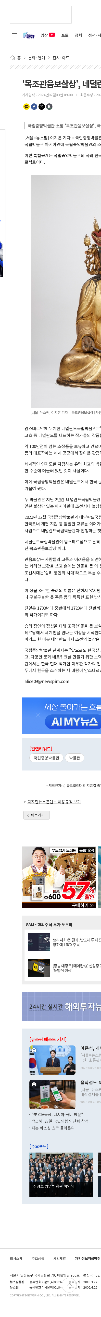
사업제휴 (59, 1258)
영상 (44, 35)
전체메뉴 (15, 35)
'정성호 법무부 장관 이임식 (53, 1186)
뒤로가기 (38, 815)
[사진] (52, 1059)
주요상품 (38, 1258)
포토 (65, 35)
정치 (78, 35)
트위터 (41, 106)
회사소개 (16, 1258)
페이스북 (34, 106)
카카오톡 (26, 106)
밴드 (49, 106)
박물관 (74, 758)
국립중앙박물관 (46, 758)
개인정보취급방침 (88, 1258)
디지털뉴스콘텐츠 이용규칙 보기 (54, 802)
